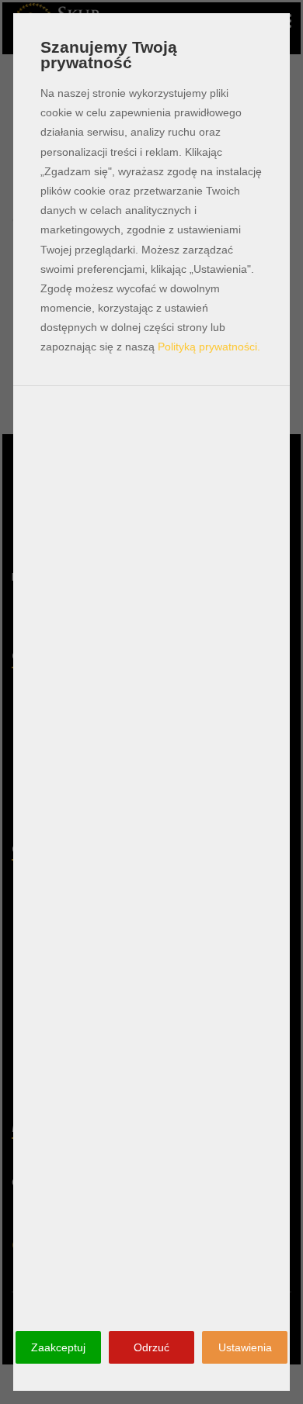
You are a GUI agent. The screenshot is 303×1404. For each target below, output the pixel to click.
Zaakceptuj (58, 1347)
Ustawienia (245, 1347)
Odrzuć (151, 1347)
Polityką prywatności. (209, 346)
